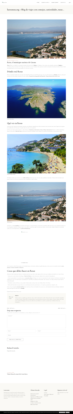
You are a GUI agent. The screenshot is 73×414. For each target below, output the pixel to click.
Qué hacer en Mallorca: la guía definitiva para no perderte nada (36, 398)
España (8, 291)
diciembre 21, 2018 (10, 60)
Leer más (67, 412)
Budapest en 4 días (34, 401)
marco (17, 60)
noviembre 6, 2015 (10, 372)
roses (20, 291)
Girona (14, 291)
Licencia (45, 392)
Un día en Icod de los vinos (36, 402)
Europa (11, 291)
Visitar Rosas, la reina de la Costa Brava (17, 374)
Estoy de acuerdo (62, 412)
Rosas (18, 291)
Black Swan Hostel (34, 404)
